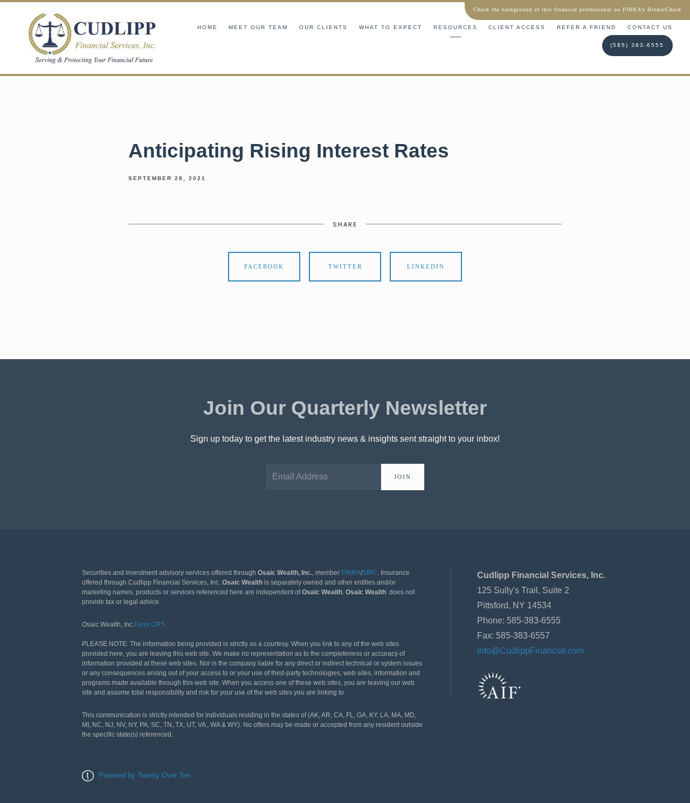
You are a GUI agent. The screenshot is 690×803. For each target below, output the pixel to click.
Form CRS (149, 624)
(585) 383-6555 (637, 45)
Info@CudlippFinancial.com (530, 650)
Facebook (264, 266)
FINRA (351, 572)
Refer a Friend (586, 27)
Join (402, 476)
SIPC (369, 572)
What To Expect (390, 27)
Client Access (517, 27)
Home (207, 27)
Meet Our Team (258, 27)
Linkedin (426, 266)
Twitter (345, 266)
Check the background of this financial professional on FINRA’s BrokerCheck (577, 9)
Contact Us (650, 27)
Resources (455, 27)
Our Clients (323, 27)
